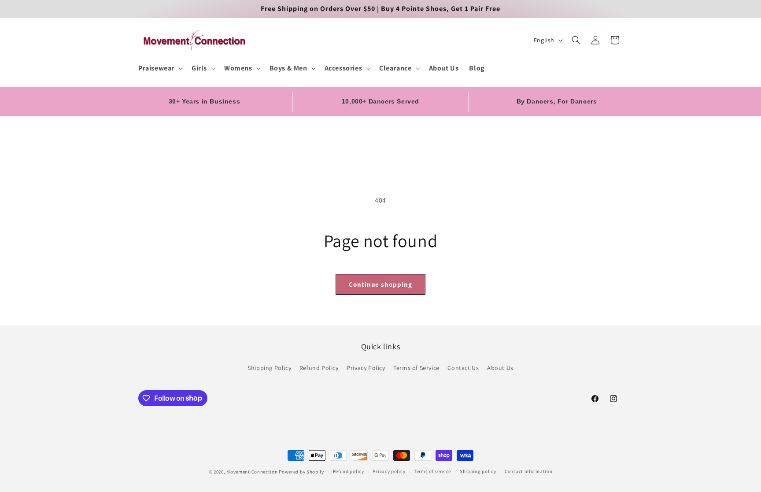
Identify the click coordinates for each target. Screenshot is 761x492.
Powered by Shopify (301, 472)
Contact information (528, 471)
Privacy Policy (366, 368)
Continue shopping (380, 284)
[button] (159, 68)
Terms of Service (416, 368)
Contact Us (463, 368)
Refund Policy (319, 368)
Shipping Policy (269, 368)
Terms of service (432, 471)
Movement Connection (251, 472)
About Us (500, 368)
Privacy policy (389, 471)
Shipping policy (478, 471)
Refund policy (348, 471)
